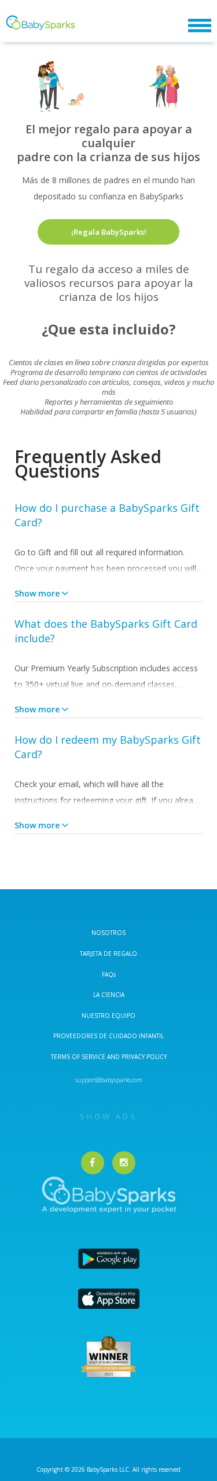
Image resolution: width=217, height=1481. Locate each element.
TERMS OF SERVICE (79, 1057)
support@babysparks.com (108, 1080)
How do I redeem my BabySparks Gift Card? (107, 747)
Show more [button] (37, 593)
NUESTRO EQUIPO (108, 1015)
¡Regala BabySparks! (108, 232)
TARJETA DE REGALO (108, 953)
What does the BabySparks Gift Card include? (105, 631)
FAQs (109, 974)
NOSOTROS (108, 933)
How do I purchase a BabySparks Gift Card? (107, 515)
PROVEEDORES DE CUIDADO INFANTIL (108, 1036)
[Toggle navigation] (199, 26)
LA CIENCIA (108, 995)
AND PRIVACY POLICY (137, 1057)
